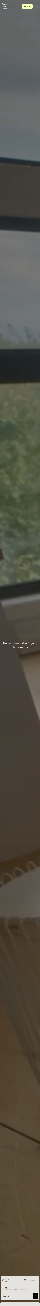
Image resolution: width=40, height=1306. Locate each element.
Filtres (4, 1296)
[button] (11, 1280)
